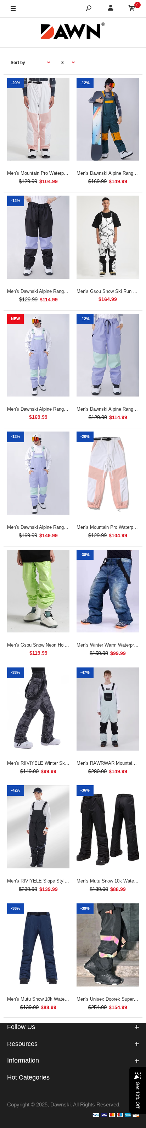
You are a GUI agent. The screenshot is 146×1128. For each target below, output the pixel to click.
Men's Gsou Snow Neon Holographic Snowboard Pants (63, 645)
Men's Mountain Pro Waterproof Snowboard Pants (58, 173)
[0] (131, 9)
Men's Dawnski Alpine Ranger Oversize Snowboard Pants (66, 291)
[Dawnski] (73, 32)
